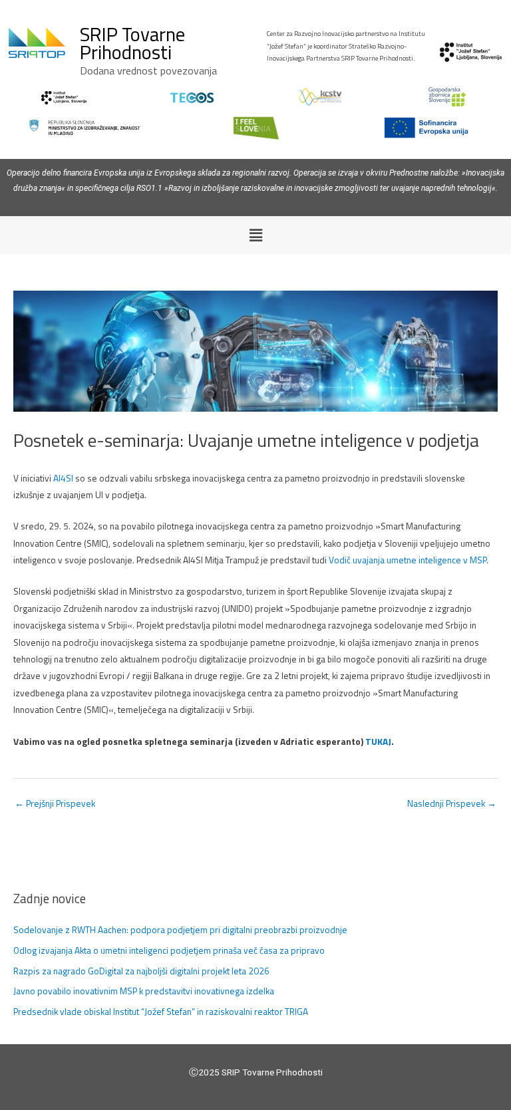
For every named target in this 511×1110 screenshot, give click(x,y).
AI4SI (63, 478)
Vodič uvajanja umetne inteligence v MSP (407, 560)
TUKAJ (378, 741)
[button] (255, 235)
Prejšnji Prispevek (55, 803)
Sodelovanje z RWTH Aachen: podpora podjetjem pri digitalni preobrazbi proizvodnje (180, 929)
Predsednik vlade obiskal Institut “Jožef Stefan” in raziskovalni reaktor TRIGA (160, 1011)
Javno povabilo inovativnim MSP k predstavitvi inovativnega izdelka (143, 991)
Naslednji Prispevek (451, 803)
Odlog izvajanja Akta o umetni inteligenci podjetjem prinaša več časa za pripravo (169, 950)
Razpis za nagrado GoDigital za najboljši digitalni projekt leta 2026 (141, 971)
